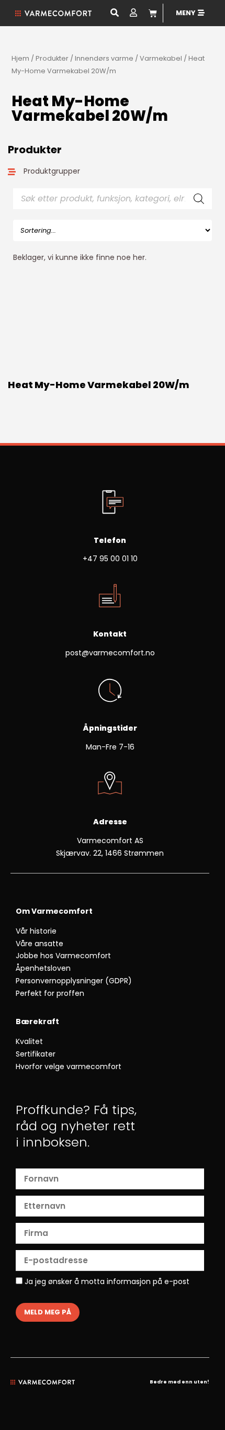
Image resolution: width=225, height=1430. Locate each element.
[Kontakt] (110, 597)
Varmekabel (161, 58)
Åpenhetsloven (43, 968)
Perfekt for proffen (50, 993)
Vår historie (36, 931)
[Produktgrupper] (12, 172)
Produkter (52, 58)
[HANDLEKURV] (153, 13)
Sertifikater (35, 1054)
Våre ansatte (39, 943)
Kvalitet (29, 1041)
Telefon (110, 540)
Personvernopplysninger (59, 980)
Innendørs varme (104, 58)
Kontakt (110, 634)
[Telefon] (110, 503)
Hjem (20, 58)
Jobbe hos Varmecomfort (63, 955)
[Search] (199, 198)
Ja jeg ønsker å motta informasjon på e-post (105, 1282)
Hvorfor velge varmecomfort (68, 1066)
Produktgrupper (52, 171)
